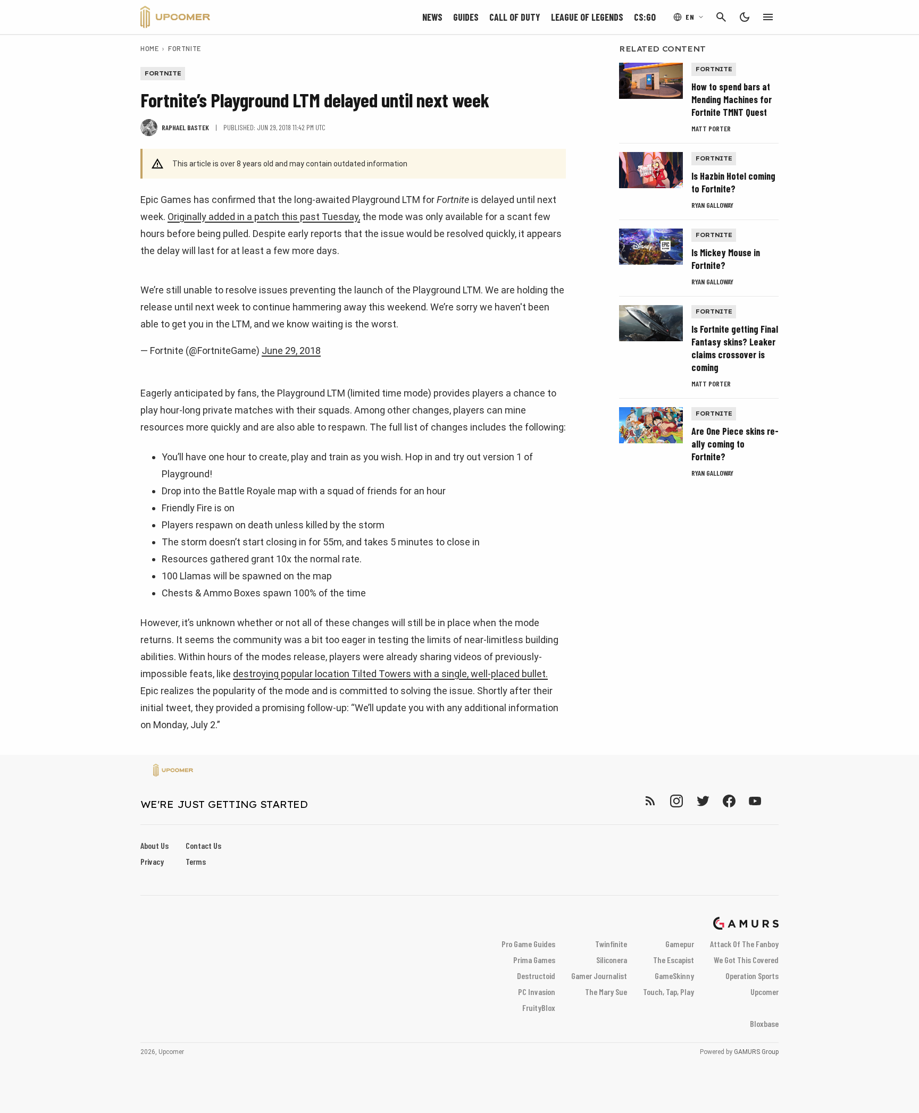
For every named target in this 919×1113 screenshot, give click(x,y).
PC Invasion (536, 991)
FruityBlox (538, 1007)
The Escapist (673, 960)
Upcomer (764, 991)
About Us (154, 845)
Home (149, 48)
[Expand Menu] (768, 17)
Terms (196, 861)
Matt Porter (711, 128)
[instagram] (676, 801)
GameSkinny (674, 976)
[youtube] (755, 801)
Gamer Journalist (599, 976)
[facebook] (729, 801)
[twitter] (702, 801)
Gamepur (679, 944)
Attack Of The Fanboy (744, 944)
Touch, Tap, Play (668, 991)
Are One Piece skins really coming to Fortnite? (735, 443)
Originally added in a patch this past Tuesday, (264, 216)
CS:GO (645, 17)
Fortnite (184, 48)
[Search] (721, 17)
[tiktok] (774, 801)
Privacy (152, 861)
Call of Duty (514, 17)
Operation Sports (752, 976)
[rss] (650, 801)
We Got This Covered (746, 960)
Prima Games (534, 960)
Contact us (203, 845)
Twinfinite (611, 944)
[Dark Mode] (744, 17)
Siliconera (611, 960)
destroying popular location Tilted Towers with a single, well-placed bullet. (390, 673)
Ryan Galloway (712, 204)
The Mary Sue (606, 991)
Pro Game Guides (528, 944)
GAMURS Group (756, 1052)
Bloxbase (764, 1023)
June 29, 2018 (291, 350)
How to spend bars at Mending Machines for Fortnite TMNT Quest (731, 99)
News (432, 17)
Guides (466, 17)
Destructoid (536, 976)
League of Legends (587, 17)
